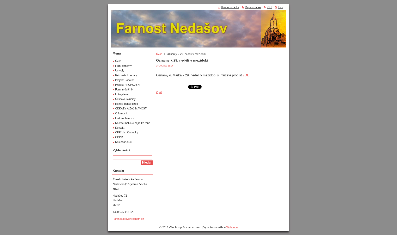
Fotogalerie (121, 94)
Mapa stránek (253, 7)
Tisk (280, 7)
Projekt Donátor (124, 80)
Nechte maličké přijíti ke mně (132, 123)
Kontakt (119, 127)
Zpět (159, 92)
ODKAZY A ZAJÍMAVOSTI (131, 108)
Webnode (232, 227)
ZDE (246, 75)
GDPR (119, 137)
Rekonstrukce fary (126, 75)
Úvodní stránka (230, 7)
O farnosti (121, 113)
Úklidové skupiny (125, 99)
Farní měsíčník (124, 89)
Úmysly (119, 70)
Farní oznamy (123, 65)
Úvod (159, 54)
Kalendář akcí (123, 142)
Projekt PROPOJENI (127, 84)
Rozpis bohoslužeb (126, 103)
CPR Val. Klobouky (126, 132)
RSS (269, 7)
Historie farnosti (124, 118)
